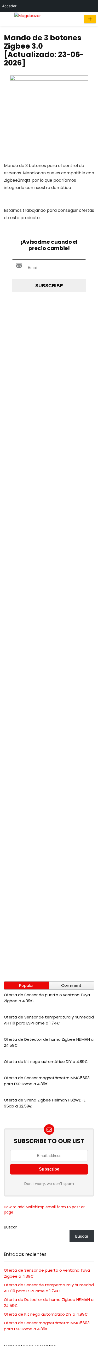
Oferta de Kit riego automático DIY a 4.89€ (46, 1061)
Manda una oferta (90, 19)
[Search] (75, 19)
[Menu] (6, 19)
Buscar (10, 1227)
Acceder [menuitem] (9, 6)
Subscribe (49, 285)
